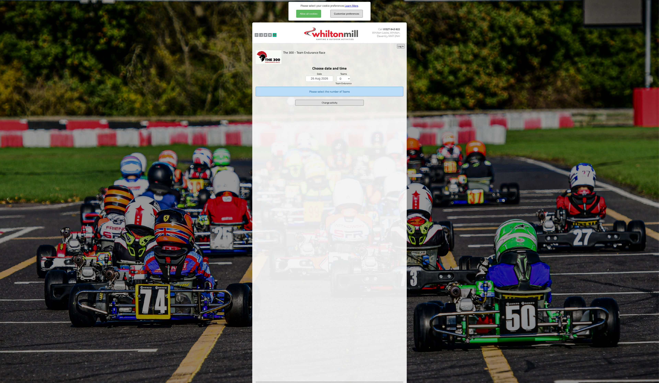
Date (319, 74)
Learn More (351, 6)
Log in (401, 46)
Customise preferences (346, 13)
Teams (343, 74)
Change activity (329, 102)
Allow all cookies (308, 13)
